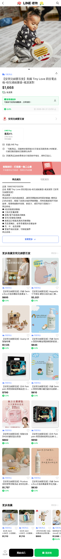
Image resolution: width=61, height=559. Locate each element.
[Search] (57, 3)
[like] (28, 287)
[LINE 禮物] (30, 3)
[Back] (3, 3)
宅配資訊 (44, 179)
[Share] (56, 73)
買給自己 (21, 552)
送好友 (48, 552)
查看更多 (29, 239)
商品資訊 (16, 179)
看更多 (54, 253)
